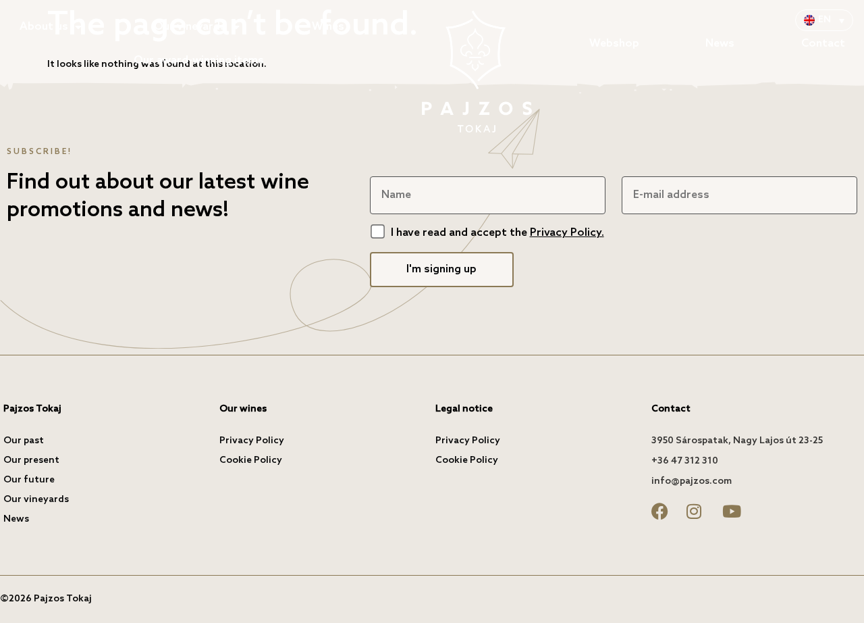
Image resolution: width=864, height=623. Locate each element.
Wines (328, 26)
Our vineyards (190, 26)
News (719, 43)
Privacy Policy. (567, 232)
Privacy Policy (251, 441)
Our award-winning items (199, 60)
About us (44, 26)
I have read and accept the (497, 232)
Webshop (614, 43)
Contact (823, 43)
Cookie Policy (250, 460)
